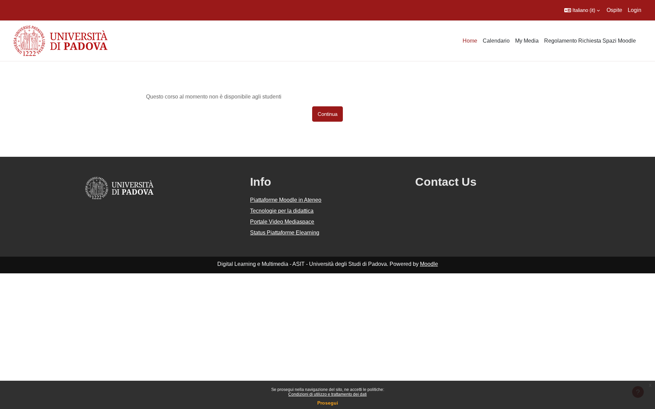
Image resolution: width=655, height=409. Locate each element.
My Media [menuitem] (527, 41)
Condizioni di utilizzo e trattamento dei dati (327, 394)
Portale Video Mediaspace (282, 222)
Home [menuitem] (470, 41)
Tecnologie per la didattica (282, 211)
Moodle (429, 264)
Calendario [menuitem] (496, 41)
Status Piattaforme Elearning (284, 233)
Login (634, 10)
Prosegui (327, 403)
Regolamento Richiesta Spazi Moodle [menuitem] (590, 41)
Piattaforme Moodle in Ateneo (285, 200)
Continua (327, 114)
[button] (582, 10)
